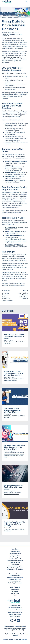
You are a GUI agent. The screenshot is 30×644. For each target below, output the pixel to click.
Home (3, 14)
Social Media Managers (15, 566)
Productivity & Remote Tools (9, 34)
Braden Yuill (7, 32)
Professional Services (15, 579)
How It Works (15, 589)
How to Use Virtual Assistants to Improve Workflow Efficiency (12, 410)
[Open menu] (26, 1)
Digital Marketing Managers (15, 568)
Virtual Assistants (15, 551)
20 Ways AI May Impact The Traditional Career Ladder (13, 487)
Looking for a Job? (8, 633)
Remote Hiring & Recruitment (18, 14)
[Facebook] (15, 620)
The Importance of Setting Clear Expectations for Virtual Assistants (14, 447)
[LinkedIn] (18, 620)
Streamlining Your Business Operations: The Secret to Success (14, 336)
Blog (7, 14)
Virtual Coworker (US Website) (12, 626)
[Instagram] (11, 620)
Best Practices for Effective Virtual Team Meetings (23, 295)
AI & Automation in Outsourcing (12, 492)
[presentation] (15, 322)
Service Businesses (15, 581)
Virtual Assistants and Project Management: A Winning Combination (13, 373)
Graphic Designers (15, 557)
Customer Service (15, 562)
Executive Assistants (15, 553)
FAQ (15, 595)
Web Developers (15, 555)
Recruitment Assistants (15, 558)
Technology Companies (15, 583)
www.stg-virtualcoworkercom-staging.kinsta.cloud (14, 284)
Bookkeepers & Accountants (15, 569)
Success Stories (15, 593)
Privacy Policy (18, 633)
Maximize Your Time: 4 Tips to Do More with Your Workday (14, 524)
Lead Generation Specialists (15, 560)
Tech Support (15, 564)
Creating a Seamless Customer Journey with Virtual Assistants (7, 296)
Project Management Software (13, 379)
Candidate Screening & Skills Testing (12, 15)
